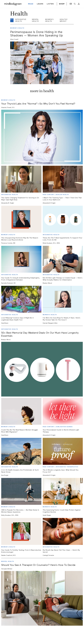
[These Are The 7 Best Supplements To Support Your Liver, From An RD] (63, 219)
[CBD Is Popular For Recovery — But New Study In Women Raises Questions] (21, 491)
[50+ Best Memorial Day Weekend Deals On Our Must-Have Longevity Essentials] (42, 369)
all (12, 19)
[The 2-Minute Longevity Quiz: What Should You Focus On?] (63, 451)
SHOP (62, 4)
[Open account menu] (79, 3)
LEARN (40, 4)
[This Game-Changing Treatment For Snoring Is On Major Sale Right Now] (21, 179)
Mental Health (35, 20)
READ (30, 4)
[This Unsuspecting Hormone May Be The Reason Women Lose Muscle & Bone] (21, 219)
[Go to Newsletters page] (71, 3)
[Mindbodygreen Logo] (13, 4)
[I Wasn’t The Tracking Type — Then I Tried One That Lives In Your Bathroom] (63, 179)
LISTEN (50, 4)
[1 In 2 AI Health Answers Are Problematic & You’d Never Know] (21, 451)
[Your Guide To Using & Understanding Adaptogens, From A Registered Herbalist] (21, 259)
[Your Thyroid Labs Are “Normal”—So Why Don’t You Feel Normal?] (42, 137)
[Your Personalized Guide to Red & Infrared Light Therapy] (63, 411)
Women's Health (49, 20)
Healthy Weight (64, 20)
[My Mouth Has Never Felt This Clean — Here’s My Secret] (63, 531)
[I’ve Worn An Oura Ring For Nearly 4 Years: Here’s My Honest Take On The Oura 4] (63, 299)
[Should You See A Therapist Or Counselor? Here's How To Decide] (42, 598)
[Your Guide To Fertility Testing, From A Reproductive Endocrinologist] (21, 531)
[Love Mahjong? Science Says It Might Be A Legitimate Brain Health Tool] (21, 299)
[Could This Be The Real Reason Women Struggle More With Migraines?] (21, 411)
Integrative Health (20, 20)
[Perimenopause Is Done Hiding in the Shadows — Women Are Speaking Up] (42, 63)
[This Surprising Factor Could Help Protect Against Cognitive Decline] (63, 491)
